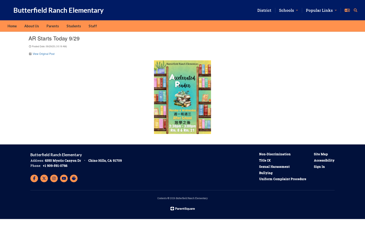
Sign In (319, 167)
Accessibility (324, 160)
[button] (288, 10)
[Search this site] (355, 10)
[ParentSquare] (182, 208)
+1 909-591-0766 (55, 166)
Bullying (266, 173)
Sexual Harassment (274, 167)
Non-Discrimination (275, 154)
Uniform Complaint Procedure (282, 179)
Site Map (321, 154)
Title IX (265, 160)
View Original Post (44, 54)
